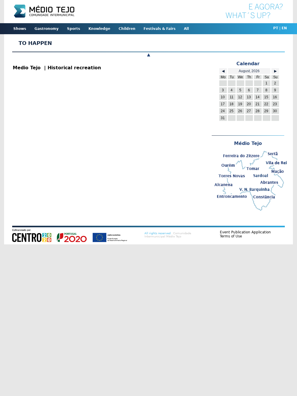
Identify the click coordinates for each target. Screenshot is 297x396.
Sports (73, 29)
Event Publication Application (245, 232)
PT (275, 28)
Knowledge (99, 29)
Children (127, 29)
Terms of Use (231, 236)
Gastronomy (47, 29)
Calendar (248, 63)
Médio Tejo (248, 143)
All (186, 29)
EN (284, 28)
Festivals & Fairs (159, 29)
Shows (19, 29)
